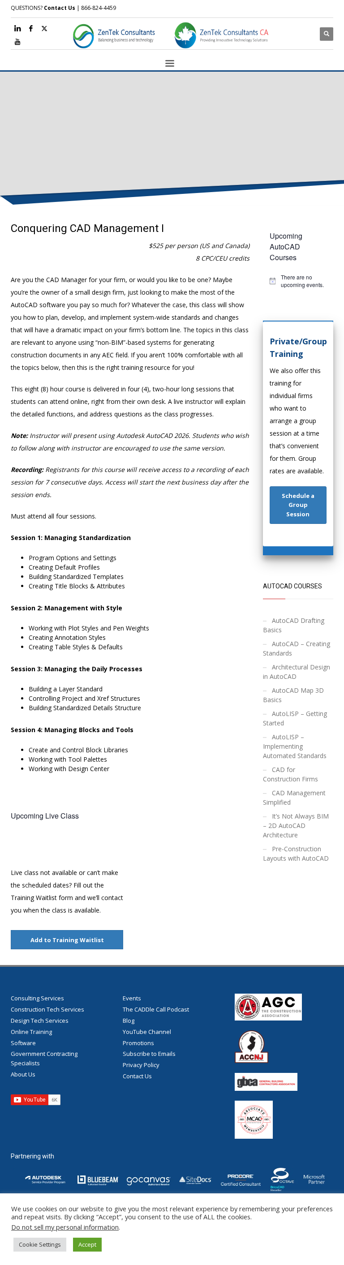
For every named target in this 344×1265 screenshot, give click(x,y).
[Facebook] (31, 28)
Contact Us (59, 8)
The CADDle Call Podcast (156, 1009)
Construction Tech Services (47, 1009)
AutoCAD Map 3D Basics (293, 695)
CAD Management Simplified (294, 797)
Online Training (31, 1032)
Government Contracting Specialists (44, 1058)
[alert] (298, 281)
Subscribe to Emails (149, 1054)
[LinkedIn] (17, 28)
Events (132, 998)
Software (23, 1043)
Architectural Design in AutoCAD (296, 672)
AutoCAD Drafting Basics (293, 625)
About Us (23, 1074)
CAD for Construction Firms (290, 774)
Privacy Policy (141, 1065)
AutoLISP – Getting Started (295, 718)
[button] (298, 505)
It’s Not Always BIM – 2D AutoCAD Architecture (296, 825)
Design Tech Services (40, 1020)
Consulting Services (37, 998)
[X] (44, 28)
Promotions (138, 1043)
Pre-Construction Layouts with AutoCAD (296, 853)
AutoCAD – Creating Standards (296, 648)
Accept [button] (87, 1244)
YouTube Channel (147, 1032)
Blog (128, 1020)
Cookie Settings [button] (40, 1244)
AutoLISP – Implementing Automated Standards (295, 746)
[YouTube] (17, 41)
